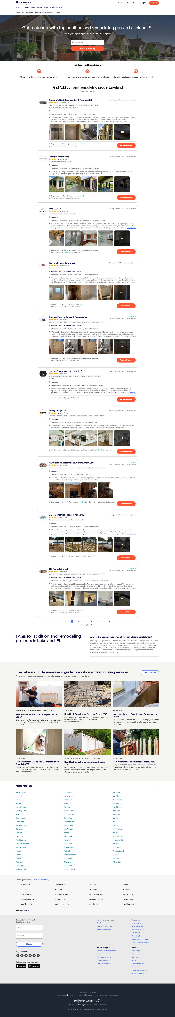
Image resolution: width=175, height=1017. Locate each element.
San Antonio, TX (129, 899)
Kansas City (69, 822)
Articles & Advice (56, 7)
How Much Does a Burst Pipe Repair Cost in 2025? (36, 715)
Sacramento (21, 818)
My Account (136, 923)
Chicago (19, 866)
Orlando (19, 855)
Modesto (19, 814)
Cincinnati (68, 858)
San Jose (19, 829)
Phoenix (19, 796)
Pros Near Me (136, 936)
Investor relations (138, 964)
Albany (67, 833)
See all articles (150, 673)
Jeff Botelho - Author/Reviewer (28, 710)
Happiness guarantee (139, 970)
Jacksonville (21, 847)
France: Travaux (62, 995)
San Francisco (21, 825)
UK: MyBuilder (114, 995)
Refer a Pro (136, 933)
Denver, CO (25, 890)
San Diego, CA (26, 904)
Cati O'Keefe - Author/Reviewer (76, 758)
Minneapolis (69, 814)
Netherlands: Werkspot (101, 995)
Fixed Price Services (104, 929)
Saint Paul (68, 818)
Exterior (26, 7)
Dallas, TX (127, 885)
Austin (115, 818)
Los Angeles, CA (95, 890)
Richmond (117, 847)
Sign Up (154, 3)
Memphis (116, 811)
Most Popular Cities (24, 880)
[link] (87, 104)
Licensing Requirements (140, 942)
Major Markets (24, 785)
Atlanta (19, 862)
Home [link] (18, 13)
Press (134, 960)
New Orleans (69, 796)
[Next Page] (109, 621)
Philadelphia (118, 800)
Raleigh (67, 851)
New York (68, 836)
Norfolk (115, 844)
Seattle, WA (93, 904)
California (82, 1000)
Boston (67, 803)
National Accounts (103, 964)
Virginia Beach (118, 851)
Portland (116, 792)
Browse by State (41, 880)
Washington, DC (129, 904)
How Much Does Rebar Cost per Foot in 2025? (86, 714)
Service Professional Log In (106, 951)
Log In (143, 3)
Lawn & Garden (36, 7)
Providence (117, 807)
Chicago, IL (93, 885)
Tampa (18, 858)
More (46, 7)
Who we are (136, 954)
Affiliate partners (138, 973)
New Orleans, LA (95, 894)
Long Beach (21, 807)
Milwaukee (117, 862)
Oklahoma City (70, 869)
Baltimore (68, 800)
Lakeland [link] (29, 13)
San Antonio (118, 836)
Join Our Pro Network (104, 954)
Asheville (67, 840)
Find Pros (100, 923)
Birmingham (21, 792)
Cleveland (68, 862)
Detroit (67, 807)
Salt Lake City (118, 840)
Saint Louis (68, 825)
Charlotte (68, 844)
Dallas (115, 822)
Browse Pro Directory (104, 926)
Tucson (19, 800)
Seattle (116, 855)
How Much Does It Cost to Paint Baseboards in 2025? (135, 715)
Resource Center (138, 929)
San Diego (20, 822)
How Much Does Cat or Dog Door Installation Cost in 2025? (37, 763)
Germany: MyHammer (75, 995)
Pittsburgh (117, 803)
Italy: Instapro (88, 995)
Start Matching (87, 48)
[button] (56, 132)
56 (103, 621)
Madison (116, 858)
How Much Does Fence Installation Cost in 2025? (84, 763)
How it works (136, 951)
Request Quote (126, 145)
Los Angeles (21, 811)
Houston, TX (60, 890)
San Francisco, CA (62, 904)
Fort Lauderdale (22, 844)
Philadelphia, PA (27, 899)
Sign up (29, 944)
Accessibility (98, 1001)
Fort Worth (117, 829)
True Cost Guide (138, 926)
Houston (116, 833)
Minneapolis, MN (61, 894)
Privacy (76, 1000)
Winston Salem (70, 855)
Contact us (136, 967)
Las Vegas (68, 829)
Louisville (68, 792)
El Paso (115, 825)
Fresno (18, 803)
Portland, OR (60, 899)
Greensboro (69, 847)
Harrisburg (117, 796)
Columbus (68, 866)
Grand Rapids (69, 811)
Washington (21, 840)
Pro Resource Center (104, 957)
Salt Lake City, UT (96, 899)
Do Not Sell (89, 1000)
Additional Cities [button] (21, 910)
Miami (18, 851)
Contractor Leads (103, 960)
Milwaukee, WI (26, 894)
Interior (18, 7)
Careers (135, 957)
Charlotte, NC (60, 885)
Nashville (116, 814)
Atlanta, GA (25, 885)
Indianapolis (21, 869)
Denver (19, 833)
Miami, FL (126, 890)
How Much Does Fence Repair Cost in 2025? (134, 762)
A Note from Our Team (140, 939)
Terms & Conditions (100, 1005)
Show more (132, 228)
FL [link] (23, 13)
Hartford (19, 836)
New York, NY (128, 894)
